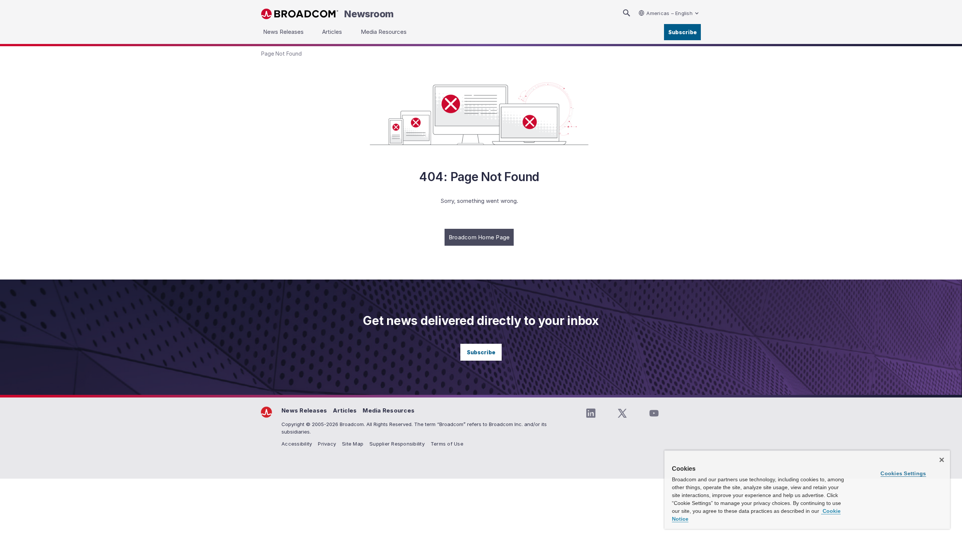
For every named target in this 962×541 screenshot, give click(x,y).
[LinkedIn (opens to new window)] (590, 413)
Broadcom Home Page (479, 237)
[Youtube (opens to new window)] (654, 413)
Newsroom (369, 14)
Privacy (327, 444)
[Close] (941, 460)
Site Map (352, 444)
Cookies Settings (903, 473)
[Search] (626, 13)
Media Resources (388, 410)
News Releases (304, 410)
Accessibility (296, 444)
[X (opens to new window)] (622, 413)
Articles (345, 410)
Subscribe (682, 32)
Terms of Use (447, 444)
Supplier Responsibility (397, 444)
